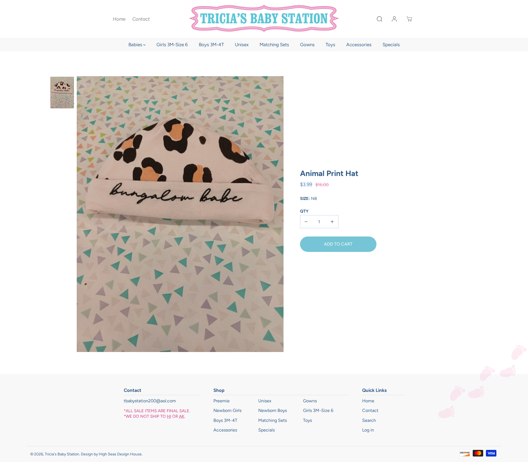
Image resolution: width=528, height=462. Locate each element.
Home (119, 19)
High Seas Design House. (120, 454)
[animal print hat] (180, 214)
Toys (330, 44)
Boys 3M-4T (211, 44)
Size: (305, 198)
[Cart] (409, 19)
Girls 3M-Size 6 (172, 44)
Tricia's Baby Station (62, 454)
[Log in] (394, 19)
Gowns (307, 44)
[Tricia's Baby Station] (264, 19)
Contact (141, 19)
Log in (368, 430)
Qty (304, 211)
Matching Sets (274, 44)
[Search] (379, 19)
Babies (135, 44)
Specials (391, 44)
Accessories (359, 44)
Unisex (242, 44)
